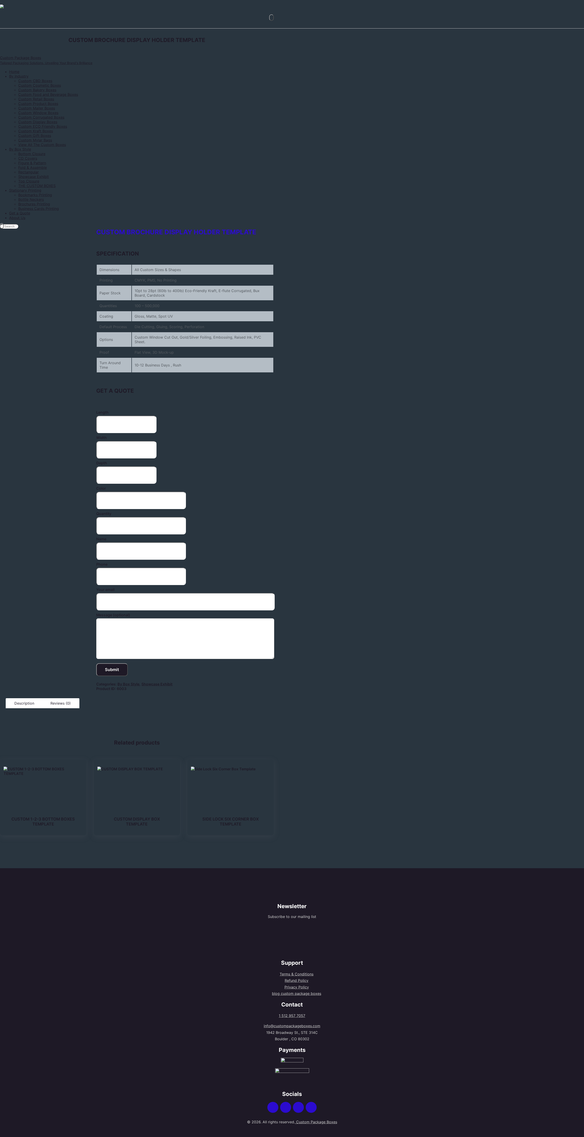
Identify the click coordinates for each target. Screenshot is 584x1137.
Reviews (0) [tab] (60, 703)
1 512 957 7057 (292, 1015)
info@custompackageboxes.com (292, 1026)
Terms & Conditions (296, 974)
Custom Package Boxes (316, 1122)
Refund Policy (296, 980)
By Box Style (128, 684)
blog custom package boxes (296, 993)
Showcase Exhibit (156, 684)
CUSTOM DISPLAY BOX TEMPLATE (137, 821)
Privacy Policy (296, 987)
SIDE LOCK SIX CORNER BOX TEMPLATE (230, 821)
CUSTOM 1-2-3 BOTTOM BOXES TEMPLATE (43, 821)
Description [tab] (24, 703)
